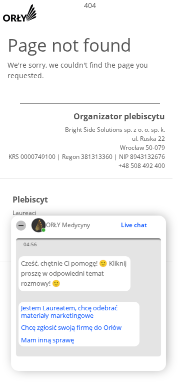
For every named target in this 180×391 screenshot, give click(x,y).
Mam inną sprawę (47, 339)
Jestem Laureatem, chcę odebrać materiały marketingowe (69, 311)
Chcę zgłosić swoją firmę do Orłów (71, 327)
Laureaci (24, 213)
